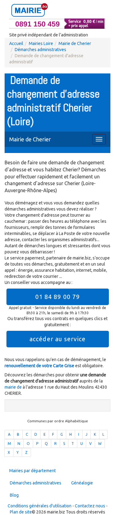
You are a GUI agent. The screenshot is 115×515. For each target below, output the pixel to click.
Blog (14, 495)
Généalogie (82, 482)
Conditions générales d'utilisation (39, 505)
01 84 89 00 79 (57, 296)
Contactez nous (90, 505)
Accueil (16, 43)
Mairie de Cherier (75, 43)
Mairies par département (32, 470)
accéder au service (57, 338)
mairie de (14, 387)
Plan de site (21, 511)
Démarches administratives (40, 49)
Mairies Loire (41, 43)
